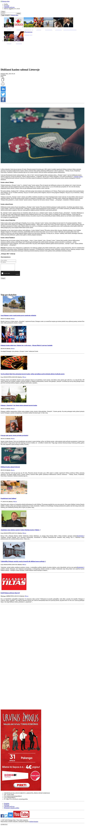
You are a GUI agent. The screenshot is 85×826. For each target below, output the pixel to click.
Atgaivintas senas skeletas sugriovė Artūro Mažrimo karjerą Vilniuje (20, 530)
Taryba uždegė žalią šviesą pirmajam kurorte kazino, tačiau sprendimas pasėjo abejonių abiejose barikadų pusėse (32, 374)
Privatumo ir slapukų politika (11, 808)
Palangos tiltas (14, 15)
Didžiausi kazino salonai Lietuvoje (10, 467)
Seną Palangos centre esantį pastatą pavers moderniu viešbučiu (18, 315)
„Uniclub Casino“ (78, 176)
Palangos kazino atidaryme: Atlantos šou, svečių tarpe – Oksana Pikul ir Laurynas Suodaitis (26, 345)
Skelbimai (6, 805)
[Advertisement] (42, 55)
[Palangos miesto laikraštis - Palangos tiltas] (5, 1)
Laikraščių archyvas (9, 7)
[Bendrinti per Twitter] (3, 96)
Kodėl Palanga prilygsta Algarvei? (10, 593)
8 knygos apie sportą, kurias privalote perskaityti (14, 435)
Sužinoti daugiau (33, 821)
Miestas (13, 318)
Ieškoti (18, 13)
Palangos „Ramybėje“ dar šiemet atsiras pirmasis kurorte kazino (19, 405)
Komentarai (80, 535)
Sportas (13, 470)
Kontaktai (6, 5)
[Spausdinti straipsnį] (3, 85)
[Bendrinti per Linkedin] (3, 91)
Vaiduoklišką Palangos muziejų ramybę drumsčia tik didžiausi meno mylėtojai (23, 561)
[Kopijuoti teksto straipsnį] (3, 81)
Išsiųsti (3, 278)
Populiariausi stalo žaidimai (8, 498)
